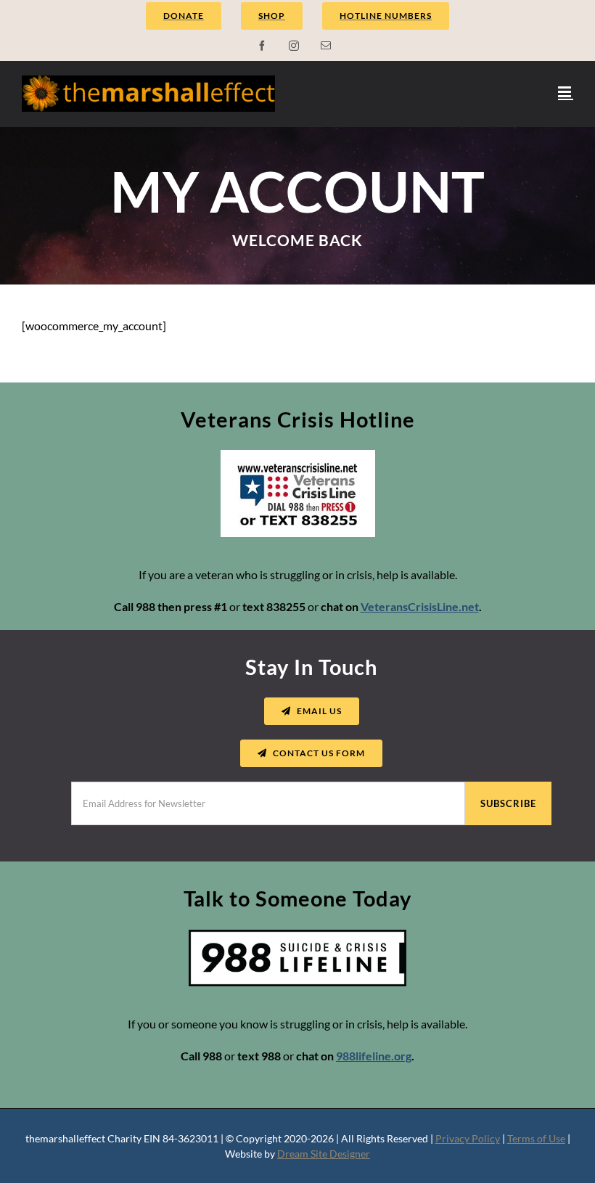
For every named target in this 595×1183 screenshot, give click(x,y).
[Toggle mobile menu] (565, 91)
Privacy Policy (467, 1138)
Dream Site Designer (323, 1153)
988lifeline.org (373, 1056)
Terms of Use (536, 1138)
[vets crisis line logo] (298, 455)
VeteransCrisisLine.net (420, 606)
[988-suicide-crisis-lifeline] (297, 935)
